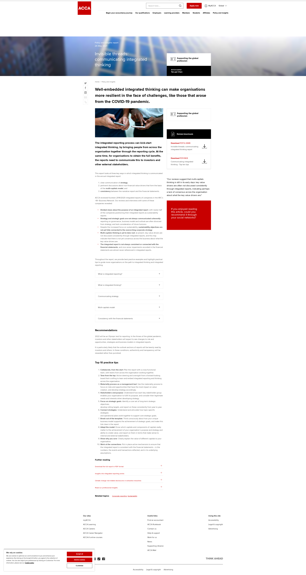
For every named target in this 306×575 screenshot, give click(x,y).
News (149, 541)
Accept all (79, 554)
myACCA (86, 520)
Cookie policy (29, 563)
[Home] (84, 14)
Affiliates (206, 13)
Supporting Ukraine (155, 546)
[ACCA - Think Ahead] (214, 559)
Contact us (151, 529)
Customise (79, 566)
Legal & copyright (215, 524)
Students (196, 13)
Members (186, 13)
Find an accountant (155, 520)
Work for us (152, 537)
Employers (157, 13)
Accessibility (213, 520)
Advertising (213, 529)
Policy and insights (220, 13)
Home (97, 82)
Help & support (153, 533)
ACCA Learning (89, 524)
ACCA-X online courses (92, 537)
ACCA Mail (151, 550)
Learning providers (171, 13)
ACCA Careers (89, 529)
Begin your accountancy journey (119, 13)
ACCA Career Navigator (93, 533)
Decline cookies (79, 560)
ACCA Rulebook (154, 524)
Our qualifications (142, 13)
